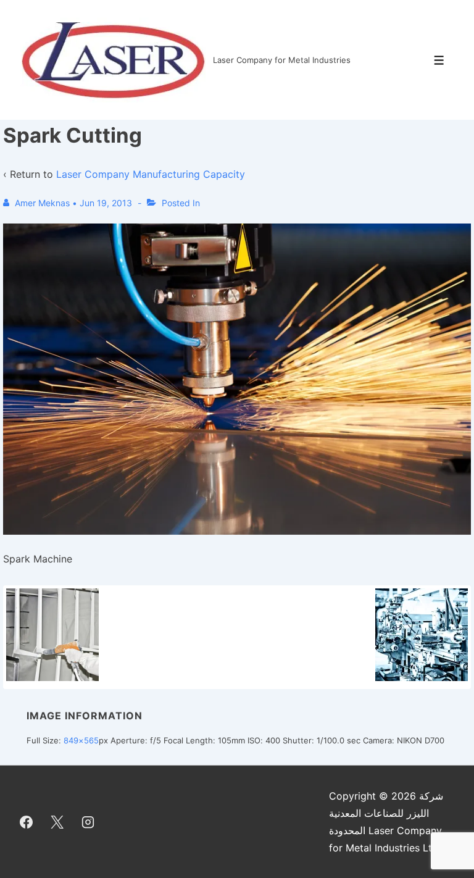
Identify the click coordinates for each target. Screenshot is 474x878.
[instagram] (88, 822)
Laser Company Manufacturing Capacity (150, 174)
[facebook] (26, 822)
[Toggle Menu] (439, 60)
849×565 (81, 740)
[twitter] (57, 822)
